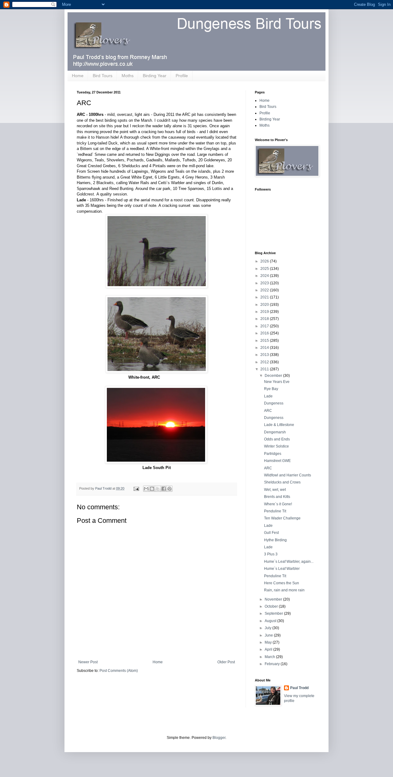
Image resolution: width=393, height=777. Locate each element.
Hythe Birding (275, 540)
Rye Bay (271, 389)
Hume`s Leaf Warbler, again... (288, 561)
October (272, 606)
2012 (265, 362)
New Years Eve (277, 382)
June (269, 635)
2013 (265, 355)
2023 (265, 283)
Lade (268, 396)
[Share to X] (158, 489)
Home (78, 75)
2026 (265, 261)
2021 (265, 297)
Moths (128, 75)
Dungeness (273, 403)
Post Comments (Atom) (118, 671)
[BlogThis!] (152, 489)
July (268, 628)
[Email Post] (136, 488)
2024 (265, 276)
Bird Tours (102, 75)
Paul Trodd (299, 688)
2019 (265, 312)
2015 (265, 340)
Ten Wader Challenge (282, 518)
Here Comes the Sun (281, 583)
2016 (265, 333)
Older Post (226, 662)
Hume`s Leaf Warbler (282, 568)
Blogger (218, 738)
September (274, 613)
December (274, 375)
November (274, 599)
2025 (265, 268)
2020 (265, 304)
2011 (265, 369)
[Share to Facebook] (164, 489)
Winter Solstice (276, 446)
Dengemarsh (275, 432)
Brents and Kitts (277, 497)
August (271, 621)
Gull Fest (271, 532)
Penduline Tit (275, 511)
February (273, 664)
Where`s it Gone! (278, 504)
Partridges (272, 454)
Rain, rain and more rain (284, 590)
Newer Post (88, 662)
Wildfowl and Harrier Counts (287, 475)
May (269, 642)
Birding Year (154, 75)
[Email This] (146, 489)
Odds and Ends (277, 439)
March (270, 657)
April (269, 649)
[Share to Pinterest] (169, 489)
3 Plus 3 (271, 554)
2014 (265, 347)
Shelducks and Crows (282, 482)
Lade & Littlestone (279, 425)
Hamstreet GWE (277, 461)
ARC (268, 410)
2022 (265, 290)
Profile (182, 75)
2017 (265, 326)
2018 (265, 319)
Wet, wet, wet (275, 489)
